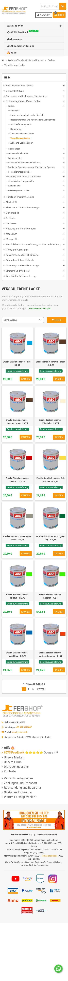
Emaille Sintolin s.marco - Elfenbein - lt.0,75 (50, 421)
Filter (58, 320)
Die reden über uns (16, 766)
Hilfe (7, 747)
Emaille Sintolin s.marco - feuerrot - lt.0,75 (17, 480)
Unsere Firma (13, 762)
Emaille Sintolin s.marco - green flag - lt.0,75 (50, 538)
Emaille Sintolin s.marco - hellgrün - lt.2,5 (50, 596)
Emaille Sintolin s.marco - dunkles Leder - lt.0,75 (17, 421)
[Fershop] (15, 10)
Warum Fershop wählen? (20, 797)
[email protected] (19, 732)
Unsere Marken (14, 757)
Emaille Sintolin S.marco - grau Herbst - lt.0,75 (17, 538)
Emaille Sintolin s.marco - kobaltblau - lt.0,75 (17, 654)
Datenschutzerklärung (21, 834)
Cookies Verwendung (47, 834)
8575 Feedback (14, 752)
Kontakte (10, 771)
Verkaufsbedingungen (18, 778)
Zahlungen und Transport (20, 783)
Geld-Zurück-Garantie (18, 792)
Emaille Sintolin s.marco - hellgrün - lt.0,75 (17, 596)
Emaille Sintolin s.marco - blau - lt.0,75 (17, 363)
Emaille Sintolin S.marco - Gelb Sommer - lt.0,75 (50, 480)
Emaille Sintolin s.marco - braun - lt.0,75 (50, 363)
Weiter (41, 689)
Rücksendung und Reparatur (22, 787)
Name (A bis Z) (10, 320)
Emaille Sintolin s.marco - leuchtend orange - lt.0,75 (50, 654)
